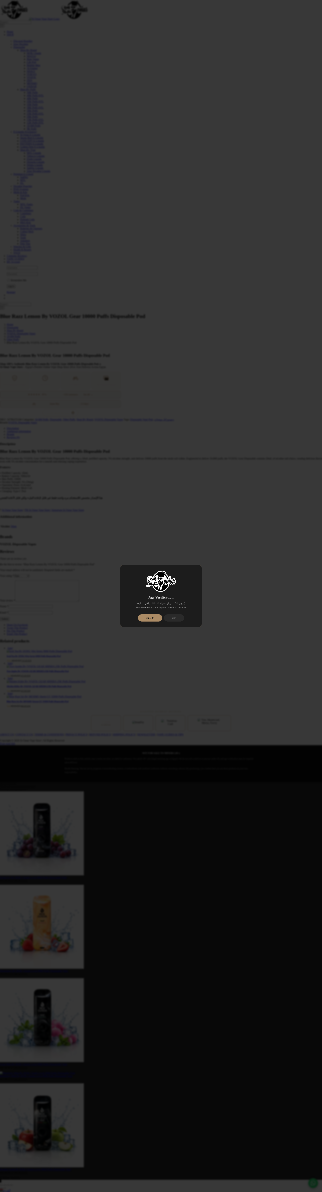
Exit (174, 617)
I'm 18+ (150, 617)
